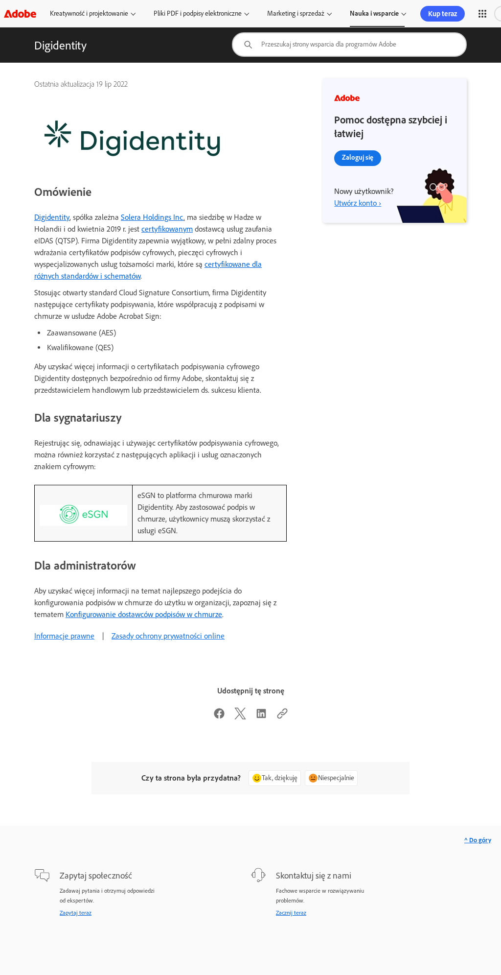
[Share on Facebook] (219, 716)
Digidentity (51, 217)
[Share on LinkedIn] (261, 716)
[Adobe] (20, 13)
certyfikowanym (167, 229)
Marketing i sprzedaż (295, 13)
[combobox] (349, 44)
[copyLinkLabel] (282, 716)
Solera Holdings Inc (152, 217)
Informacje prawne (64, 636)
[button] (482, 14)
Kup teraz (442, 13)
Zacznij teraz (291, 912)
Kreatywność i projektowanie (89, 13)
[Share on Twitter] (240, 716)
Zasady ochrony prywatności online (168, 636)
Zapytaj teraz (75, 912)
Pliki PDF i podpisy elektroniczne (198, 13)
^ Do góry (477, 840)
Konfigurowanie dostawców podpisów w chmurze (144, 614)
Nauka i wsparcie (374, 13)
